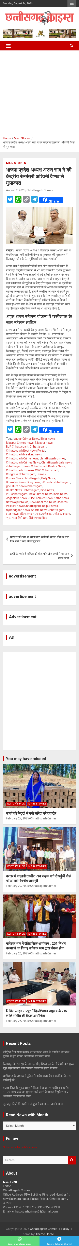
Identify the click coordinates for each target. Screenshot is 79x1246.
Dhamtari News (16, 482)
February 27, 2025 (17, 818)
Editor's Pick (16, 803)
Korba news (61, 498)
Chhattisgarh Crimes (40, 190)
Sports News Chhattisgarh (47, 510)
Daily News (48, 478)
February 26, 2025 (17, 953)
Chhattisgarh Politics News (48, 466)
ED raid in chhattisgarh (56, 482)
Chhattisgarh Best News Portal (25, 450)
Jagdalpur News (16, 498)
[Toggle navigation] (8, 45)
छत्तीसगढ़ (46, 513)
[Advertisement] (39, 91)
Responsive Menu (71, 3)
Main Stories (16, 163)
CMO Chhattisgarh (47, 470)
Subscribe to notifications (20, 1147)
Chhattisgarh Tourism (20, 470)
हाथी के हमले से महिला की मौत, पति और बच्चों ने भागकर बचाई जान (39, 556)
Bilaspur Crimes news (20, 442)
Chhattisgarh (38, 446)
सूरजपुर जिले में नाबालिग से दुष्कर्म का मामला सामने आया (33, 1104)
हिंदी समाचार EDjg (38, 517)
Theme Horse (45, 1234)
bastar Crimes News (26, 438)
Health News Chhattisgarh (22, 490)
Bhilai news (48, 438)
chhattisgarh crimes (52, 458)
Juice (31, 498)
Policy (65, 1229)
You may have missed (26, 758)
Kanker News (44, 498)
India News (60, 494)
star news (12, 513)
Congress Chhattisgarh (20, 474)
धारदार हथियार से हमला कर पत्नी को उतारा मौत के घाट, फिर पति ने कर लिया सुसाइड (39, 539)
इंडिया (23, 513)
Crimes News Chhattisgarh (23, 478)
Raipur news (50, 505)
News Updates (58, 502)
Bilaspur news (44, 442)
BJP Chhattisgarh (17, 446)
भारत (14, 517)
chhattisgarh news (18, 466)
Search (72, 1160)
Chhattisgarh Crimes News (23, 462)
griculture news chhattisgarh (24, 486)
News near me (39, 502)
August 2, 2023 (15, 190)
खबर (38, 513)
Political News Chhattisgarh (23, 505)
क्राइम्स (31, 513)
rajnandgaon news (18, 510)
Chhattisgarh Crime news (22, 458)
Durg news (34, 482)
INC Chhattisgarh (17, 494)
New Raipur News (17, 502)
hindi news (47, 490)
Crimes (41, 474)
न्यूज (8, 517)
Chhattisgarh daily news (56, 462)
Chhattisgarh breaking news (24, 454)
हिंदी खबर (23, 517)
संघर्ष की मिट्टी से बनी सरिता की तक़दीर (31, 813)
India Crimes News (40, 494)
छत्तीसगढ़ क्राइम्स (61, 513)
